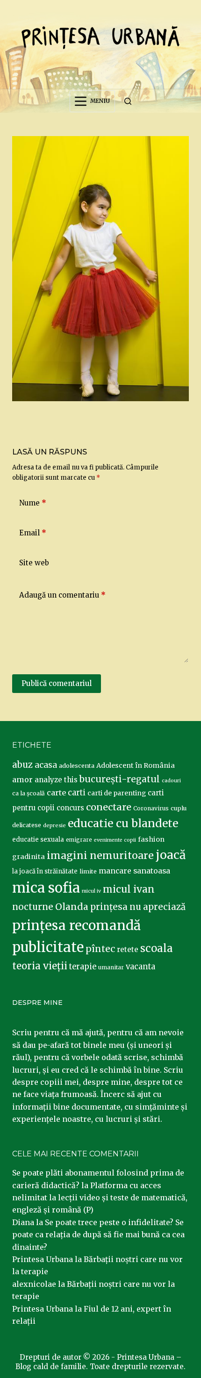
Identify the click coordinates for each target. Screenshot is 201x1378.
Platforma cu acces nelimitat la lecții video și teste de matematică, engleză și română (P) (99, 1198)
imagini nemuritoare (100, 855)
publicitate (48, 947)
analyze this (56, 779)
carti (77, 793)
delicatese (26, 825)
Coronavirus (151, 808)
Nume (32, 502)
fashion (151, 839)
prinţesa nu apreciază (138, 907)
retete (127, 949)
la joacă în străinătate (45, 871)
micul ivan (129, 889)
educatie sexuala (38, 840)
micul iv (91, 891)
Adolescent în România (135, 765)
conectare (108, 807)
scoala (156, 948)
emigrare (79, 840)
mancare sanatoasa (134, 870)
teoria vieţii (39, 966)
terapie (82, 967)
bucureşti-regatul (119, 779)
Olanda (71, 906)
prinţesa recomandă (76, 925)
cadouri (171, 781)
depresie (54, 825)
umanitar (111, 967)
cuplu (179, 808)
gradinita (28, 856)
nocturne (32, 907)
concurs (70, 807)
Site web (34, 562)
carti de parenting (116, 793)
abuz (22, 764)
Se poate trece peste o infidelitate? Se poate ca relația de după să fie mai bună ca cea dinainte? (98, 1235)
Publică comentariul (57, 683)
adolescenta (76, 765)
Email (32, 532)
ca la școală (28, 793)
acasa (46, 765)
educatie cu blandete (123, 823)
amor (22, 779)
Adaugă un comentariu (62, 595)
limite (88, 871)
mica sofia (46, 887)
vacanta (140, 967)
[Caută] (127, 101)
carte (56, 792)
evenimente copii (115, 840)
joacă (171, 855)
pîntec (100, 948)
